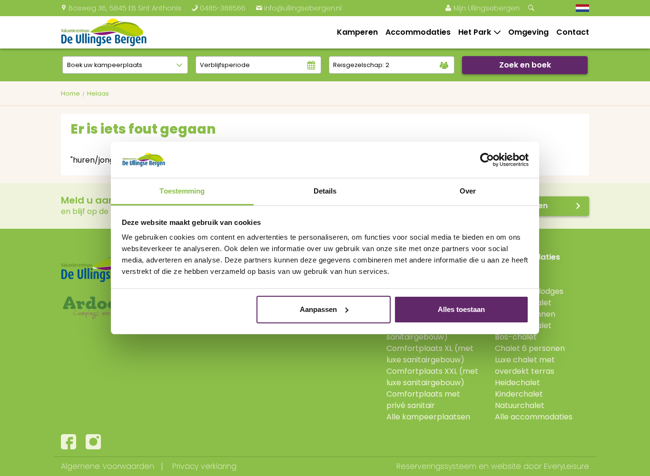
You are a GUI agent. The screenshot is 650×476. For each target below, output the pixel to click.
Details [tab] (325, 191)
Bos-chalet (516, 336)
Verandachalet (523, 302)
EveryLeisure (566, 466)
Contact (572, 32)
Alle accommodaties (533, 416)
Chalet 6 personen (530, 348)
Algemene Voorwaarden (107, 466)
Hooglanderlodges (529, 291)
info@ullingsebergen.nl (299, 8)
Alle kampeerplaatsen (428, 416)
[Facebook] (68, 441)
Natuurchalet (519, 405)
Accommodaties (418, 32)
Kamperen (357, 32)
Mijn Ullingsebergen (482, 8)
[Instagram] (93, 441)
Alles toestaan (461, 309)
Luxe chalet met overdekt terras (525, 365)
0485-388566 (218, 8)
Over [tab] (468, 191)
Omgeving (528, 32)
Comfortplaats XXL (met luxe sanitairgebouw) (432, 377)
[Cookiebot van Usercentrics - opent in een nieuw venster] (487, 160)
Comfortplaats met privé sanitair (423, 400)
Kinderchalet (519, 394)
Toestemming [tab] (182, 191)
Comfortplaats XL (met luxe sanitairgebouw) (429, 354)
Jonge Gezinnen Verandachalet (525, 320)
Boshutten (514, 268)
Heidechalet (517, 382)
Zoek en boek (525, 64)
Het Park (474, 32)
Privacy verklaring (204, 466)
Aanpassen (318, 309)
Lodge (506, 279)
